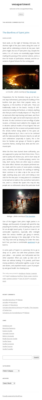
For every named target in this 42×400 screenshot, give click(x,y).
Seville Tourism (7, 346)
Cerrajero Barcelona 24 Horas (12, 308)
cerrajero (6, 305)
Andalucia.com (7, 326)
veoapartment (21, 4)
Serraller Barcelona (9, 300)
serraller (5, 302)
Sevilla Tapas (7, 341)
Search (36, 357)
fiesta (25, 276)
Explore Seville (7, 331)
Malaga (20, 300)
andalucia (13, 276)
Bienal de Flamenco (9, 328)
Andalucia (22, 273)
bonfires (20, 276)
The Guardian (30, 216)
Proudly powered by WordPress (12, 396)
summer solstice (11, 279)
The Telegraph (31, 92)
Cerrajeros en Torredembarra (12, 313)
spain (30, 276)
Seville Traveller (8, 349)
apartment (31, 242)
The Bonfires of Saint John (16, 32)
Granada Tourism (8, 333)
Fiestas (28, 273)
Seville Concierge (8, 344)
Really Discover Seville (10, 339)
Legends (34, 273)
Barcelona (14, 302)
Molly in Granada (8, 336)
